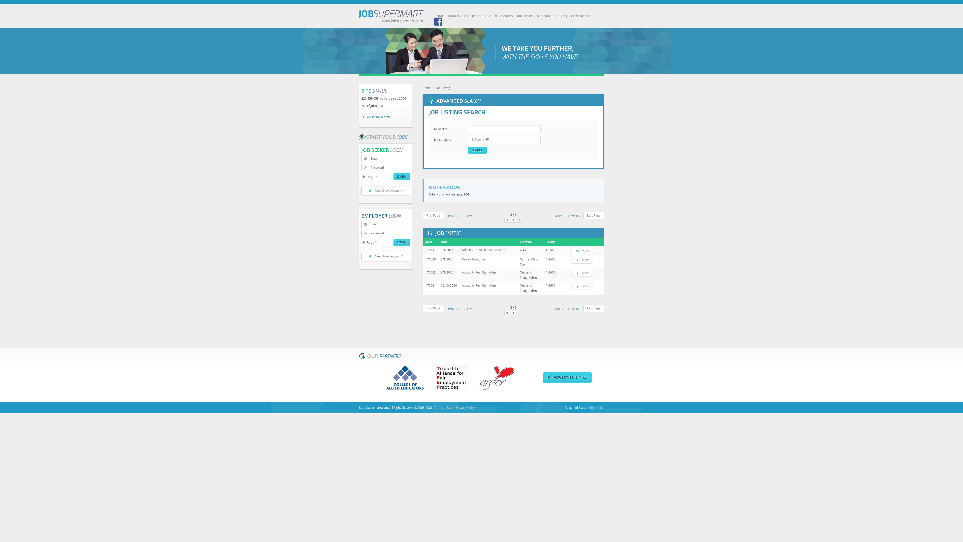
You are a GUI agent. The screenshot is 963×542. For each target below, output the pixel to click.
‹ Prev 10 (452, 216)
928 (380, 106)
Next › (559, 216)
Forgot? (371, 177)
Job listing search (378, 117)
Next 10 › (574, 216)
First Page (433, 215)
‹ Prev (468, 216)
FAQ (563, 16)
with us (570, 377)
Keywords (441, 129)
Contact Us (581, 16)
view (585, 250)
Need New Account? (389, 190)
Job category (442, 140)
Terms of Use (443, 407)
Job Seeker (481, 16)
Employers (458, 16)
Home (439, 16)
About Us (525, 16)
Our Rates (504, 16)
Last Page (594, 215)
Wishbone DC (594, 407)
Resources (546, 16)
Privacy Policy (465, 407)
